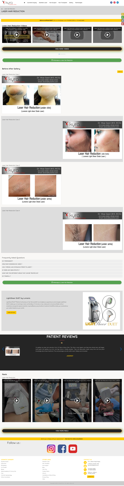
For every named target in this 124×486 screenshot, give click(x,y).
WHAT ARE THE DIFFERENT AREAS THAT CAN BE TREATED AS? (20, 273)
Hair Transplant (62, 2)
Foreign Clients (45, 471)
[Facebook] (62, 448)
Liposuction (3, 463)
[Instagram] (51, 448)
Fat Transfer (4, 467)
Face (2, 473)
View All (120, 71)
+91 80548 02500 (92, 469)
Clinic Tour (44, 469)
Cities (43, 479)
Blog (43, 467)
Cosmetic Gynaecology (6, 475)
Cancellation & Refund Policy (49, 475)
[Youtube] (73, 448)
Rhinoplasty (3, 465)
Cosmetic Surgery (32, 2)
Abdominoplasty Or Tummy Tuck (8, 471)
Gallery (71, 2)
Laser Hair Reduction (9, 8)
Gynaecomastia (4, 461)
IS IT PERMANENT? (7, 261)
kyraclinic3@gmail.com (93, 465)
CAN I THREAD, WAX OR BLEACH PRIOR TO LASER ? (17, 267)
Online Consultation (5, 477)
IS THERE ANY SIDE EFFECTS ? (11, 270)
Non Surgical (52, 2)
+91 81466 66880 (91, 468)
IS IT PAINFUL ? (6, 276)
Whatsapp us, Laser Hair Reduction (63, 60)
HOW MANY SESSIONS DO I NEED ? (12, 264)
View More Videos (62, 49)
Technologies (78, 2)
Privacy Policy (45, 477)
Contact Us (90, 476)
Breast (2, 469)
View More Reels (62, 431)
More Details (11, 312)
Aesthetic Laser (43, 2)
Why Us (44, 473)
